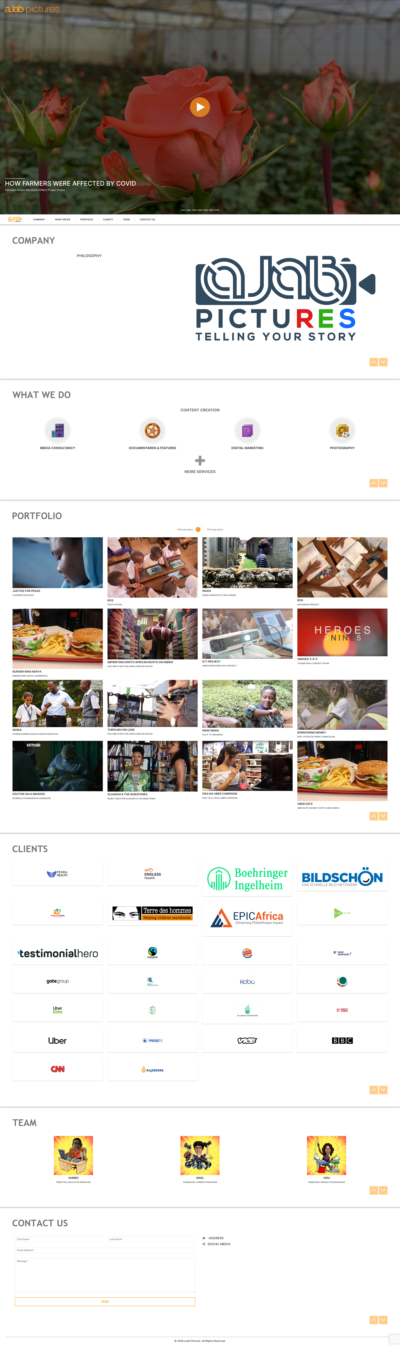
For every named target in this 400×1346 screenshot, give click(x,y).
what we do (62, 219)
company (39, 219)
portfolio (86, 219)
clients (108, 219)
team (126, 219)
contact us (147, 219)
